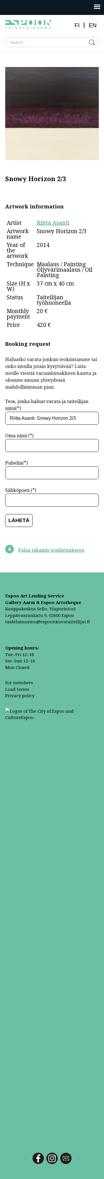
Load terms (17, 689)
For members (19, 682)
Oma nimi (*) (19, 435)
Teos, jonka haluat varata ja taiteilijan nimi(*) (46, 404)
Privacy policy (19, 695)
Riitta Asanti (53, 223)
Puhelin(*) (16, 463)
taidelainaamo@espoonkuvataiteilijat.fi (47, 621)
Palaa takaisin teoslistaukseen (51, 550)
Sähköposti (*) (20, 490)
